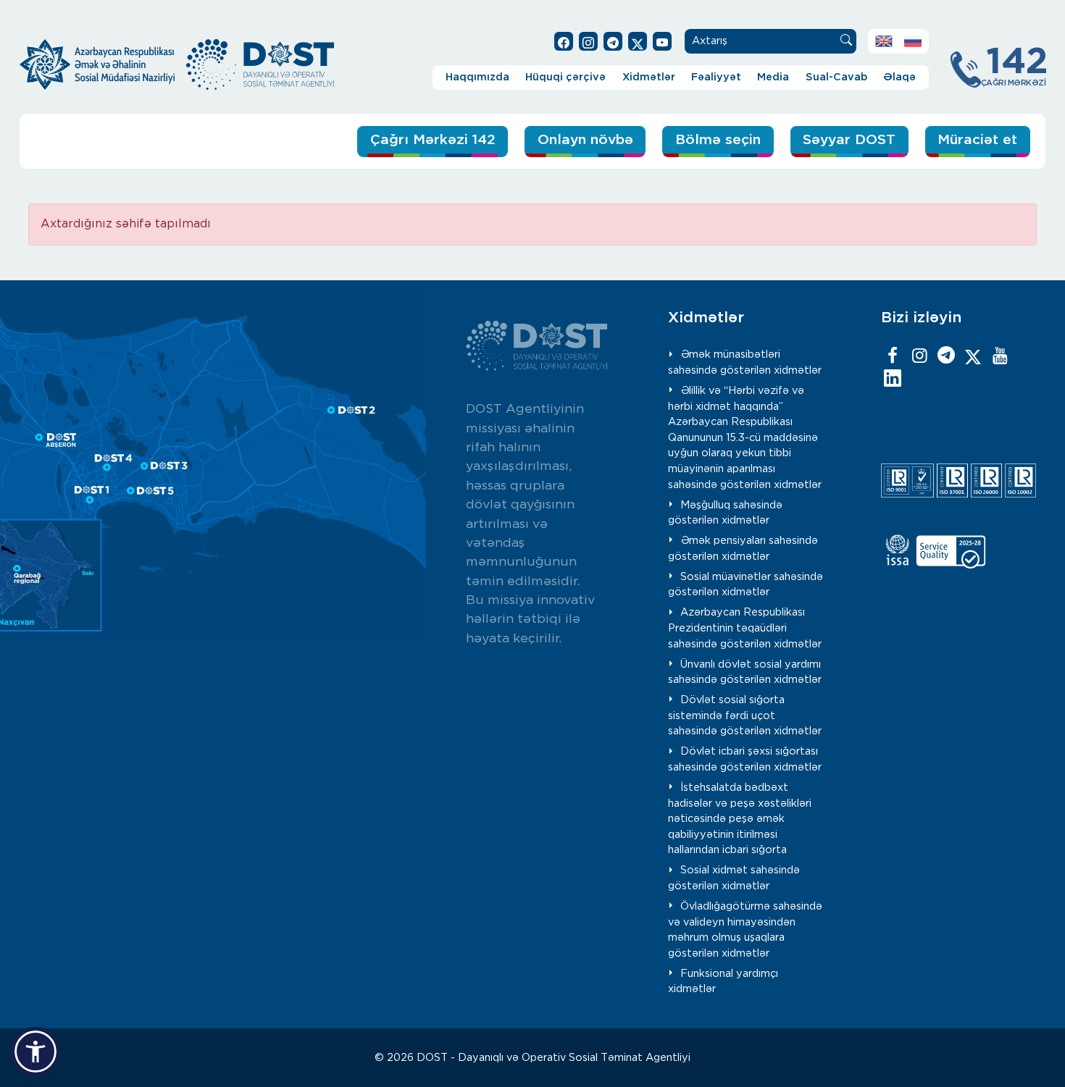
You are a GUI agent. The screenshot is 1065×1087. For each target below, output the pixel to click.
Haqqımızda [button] (477, 77)
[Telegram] (946, 356)
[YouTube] (999, 356)
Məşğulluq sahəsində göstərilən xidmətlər (725, 513)
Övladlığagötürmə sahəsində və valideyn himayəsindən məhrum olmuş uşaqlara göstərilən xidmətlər (745, 930)
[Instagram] (919, 356)
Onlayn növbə (585, 140)
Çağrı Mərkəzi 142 (433, 140)
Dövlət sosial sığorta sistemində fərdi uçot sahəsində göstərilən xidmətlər (745, 715)
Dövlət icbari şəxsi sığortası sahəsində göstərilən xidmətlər (745, 759)
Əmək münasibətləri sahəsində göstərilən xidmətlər (745, 362)
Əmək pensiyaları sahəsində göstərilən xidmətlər (743, 548)
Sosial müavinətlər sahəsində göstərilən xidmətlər (745, 584)
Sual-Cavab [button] (836, 77)
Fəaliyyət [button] (716, 77)
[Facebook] (892, 356)
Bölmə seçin (718, 140)
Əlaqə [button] (899, 77)
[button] (35, 1052)
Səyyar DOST (849, 140)
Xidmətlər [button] (648, 77)
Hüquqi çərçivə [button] (565, 77)
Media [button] (773, 77)
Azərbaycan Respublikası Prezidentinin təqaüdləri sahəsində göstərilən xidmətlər (745, 628)
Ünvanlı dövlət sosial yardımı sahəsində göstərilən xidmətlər (745, 672)
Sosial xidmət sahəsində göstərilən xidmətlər (734, 878)
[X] (973, 356)
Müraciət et (977, 140)
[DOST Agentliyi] (892, 379)
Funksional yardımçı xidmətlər (723, 981)
